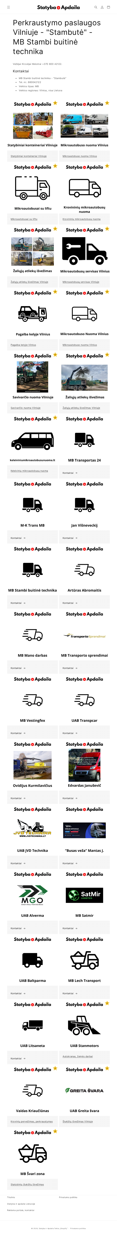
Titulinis (11, 1197)
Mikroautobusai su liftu (24, 219)
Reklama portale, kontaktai (20, 1210)
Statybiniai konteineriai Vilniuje (29, 156)
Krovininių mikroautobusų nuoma (82, 219)
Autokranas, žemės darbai (78, 1056)
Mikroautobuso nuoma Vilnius (80, 156)
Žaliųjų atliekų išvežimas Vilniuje (29, 281)
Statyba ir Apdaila (46, 1228)
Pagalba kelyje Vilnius (23, 344)
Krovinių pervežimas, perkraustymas (32, 1121)
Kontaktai (68, 472)
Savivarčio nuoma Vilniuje (26, 407)
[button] (8, 7)
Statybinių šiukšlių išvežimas (27, 1184)
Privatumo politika (68, 1197)
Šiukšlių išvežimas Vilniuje (78, 1121)
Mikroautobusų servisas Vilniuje (81, 281)
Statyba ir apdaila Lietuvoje (21, 1204)
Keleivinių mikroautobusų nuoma (29, 470)
